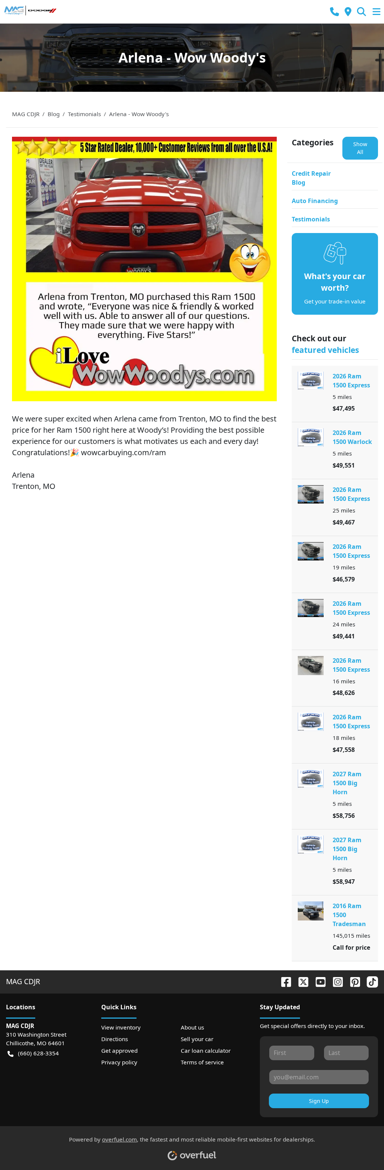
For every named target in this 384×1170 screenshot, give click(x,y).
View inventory (121, 1027)
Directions (114, 1039)
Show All (360, 147)
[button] (334, 11)
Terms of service (202, 1062)
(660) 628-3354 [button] (38, 1053)
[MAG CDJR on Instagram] (335, 981)
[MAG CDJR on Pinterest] (352, 981)
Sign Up (319, 1100)
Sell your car (197, 1039)
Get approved (119, 1050)
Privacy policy (119, 1062)
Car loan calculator (206, 1050)
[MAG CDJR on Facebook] (283, 981)
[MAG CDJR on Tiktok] (369, 981)
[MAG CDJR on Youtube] (317, 981)
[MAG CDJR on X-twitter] (300, 981)
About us (192, 1027)
